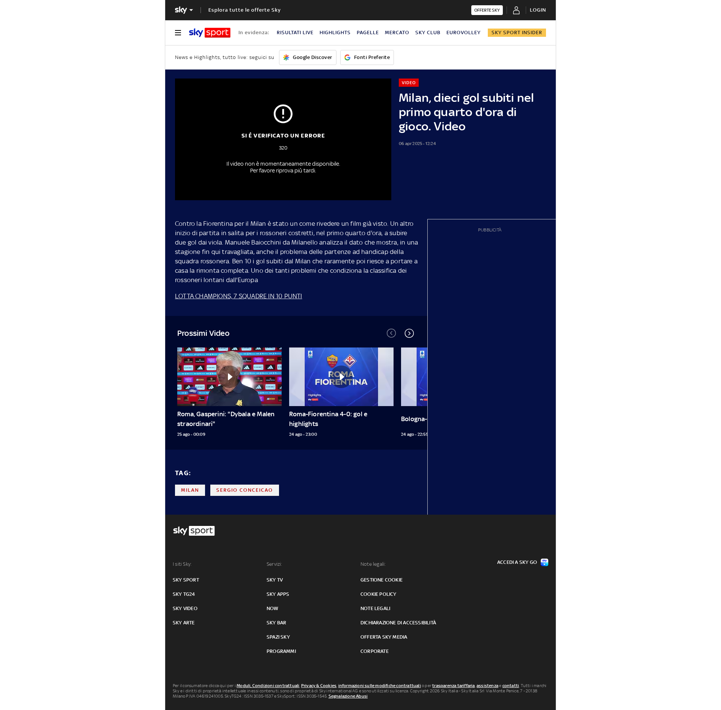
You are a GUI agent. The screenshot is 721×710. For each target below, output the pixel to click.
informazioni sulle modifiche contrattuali (379, 685)
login (538, 10)
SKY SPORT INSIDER (517, 32)
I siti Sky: (182, 564)
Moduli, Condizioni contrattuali (268, 685)
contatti (510, 685)
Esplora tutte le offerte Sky (244, 10)
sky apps (278, 594)
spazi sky (278, 637)
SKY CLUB (427, 32)
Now (273, 608)
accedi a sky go (517, 562)
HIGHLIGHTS (335, 32)
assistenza (487, 685)
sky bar (276, 622)
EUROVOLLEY (463, 32)
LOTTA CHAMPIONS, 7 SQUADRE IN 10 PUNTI (238, 296)
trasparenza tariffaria (453, 685)
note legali (375, 608)
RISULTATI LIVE (295, 32)
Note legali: (373, 564)
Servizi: (274, 564)
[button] (409, 333)
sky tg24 (184, 594)
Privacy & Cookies (318, 685)
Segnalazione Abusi (348, 696)
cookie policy (378, 594)
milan (190, 490)
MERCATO (397, 32)
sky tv (275, 580)
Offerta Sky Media (383, 637)
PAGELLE (368, 32)
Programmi (281, 651)
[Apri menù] (178, 33)
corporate (374, 651)
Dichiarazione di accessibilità (398, 622)
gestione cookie (381, 580)
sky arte (184, 622)
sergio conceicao (244, 490)
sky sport (186, 580)
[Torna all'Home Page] (210, 33)
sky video (185, 608)
